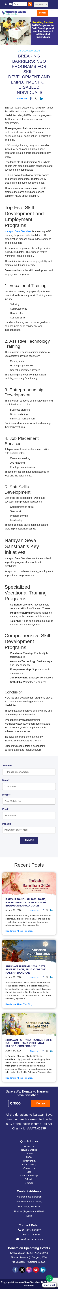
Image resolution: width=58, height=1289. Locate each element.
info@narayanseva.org (31, 1239)
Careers (29, 1153)
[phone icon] (6, 4)
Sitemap (29, 1183)
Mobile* (6, 794)
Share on (22, 98)
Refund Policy (29, 1164)
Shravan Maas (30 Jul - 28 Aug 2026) (29, 1253)
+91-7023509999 (31, 1234)
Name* (5, 780)
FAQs (29, 1157)
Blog (29, 1172)
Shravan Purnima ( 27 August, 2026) (29, 1257)
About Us (29, 1146)
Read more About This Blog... (19, 931)
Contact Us (29, 1168)
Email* (5, 809)
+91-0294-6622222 (31, 1230)
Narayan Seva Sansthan (18, 231)
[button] (36, 98)
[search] (30, 4)
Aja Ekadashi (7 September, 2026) (29, 1261)
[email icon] (10, 4)
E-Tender (29, 1179)
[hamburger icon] (52, 11)
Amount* (7, 765)
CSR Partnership (29, 1175)
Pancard (6, 824)
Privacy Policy (29, 1161)
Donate (42, 13)
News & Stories (29, 1149)
